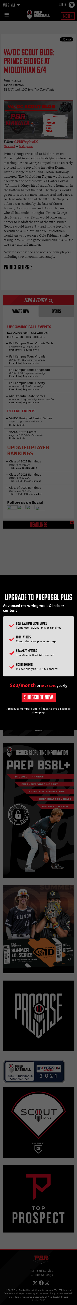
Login (36, 709)
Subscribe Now (38, 698)
